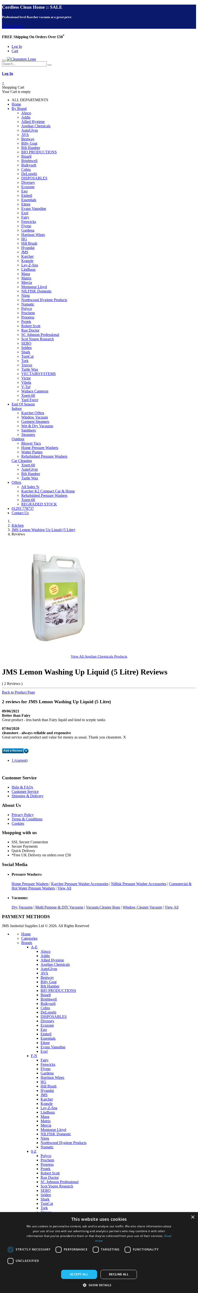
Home (16, 104)
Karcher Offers (32, 413)
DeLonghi (29, 174)
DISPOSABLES (34, 178)
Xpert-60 (28, 395)
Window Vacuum (34, 417)
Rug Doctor (30, 330)
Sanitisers (28, 430)
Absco (26, 113)
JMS (24, 252)
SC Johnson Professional (40, 335)
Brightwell (29, 161)
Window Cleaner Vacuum (142, 907)
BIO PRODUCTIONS (39, 152)
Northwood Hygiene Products (44, 300)
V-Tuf (25, 387)
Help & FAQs (22, 787)
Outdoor (18, 439)
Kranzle (27, 261)
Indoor (17, 408)
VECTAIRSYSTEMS (38, 374)
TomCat (27, 356)
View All (64, 888)
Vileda (26, 382)
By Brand (19, 109)
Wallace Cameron (34, 391)
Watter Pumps (31, 452)
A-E (34, 947)
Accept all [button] (79, 1274)
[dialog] (99, 1252)
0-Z (33, 1151)
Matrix (26, 278)
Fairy (25, 217)
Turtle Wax (29, 369)
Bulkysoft (28, 165)
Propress (27, 317)
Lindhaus (28, 269)
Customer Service (25, 791)
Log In (17, 46)
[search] (49, 65)
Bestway (28, 139)
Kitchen (18, 525)
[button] (98, 1285)
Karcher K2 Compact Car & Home (48, 491)
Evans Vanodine (33, 208)
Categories (29, 938)
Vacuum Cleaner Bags (103, 907)
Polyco (26, 308)
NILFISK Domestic (36, 291)
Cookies (18, 823)
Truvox (26, 365)
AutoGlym (29, 130)
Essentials (28, 200)
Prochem (28, 313)
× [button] (192, 1217)
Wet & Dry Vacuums (37, 426)
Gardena (27, 230)
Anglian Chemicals (35, 126)
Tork (24, 361)
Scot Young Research (37, 339)
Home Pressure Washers (39, 448)
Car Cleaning (22, 461)
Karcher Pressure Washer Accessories (79, 884)
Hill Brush (29, 243)
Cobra (26, 169)
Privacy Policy (23, 815)
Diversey (28, 182)
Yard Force (29, 400)
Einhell (26, 195)
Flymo (26, 226)
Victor (26, 378)
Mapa (25, 274)
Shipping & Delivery (27, 796)
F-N (34, 1056)
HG (24, 239)
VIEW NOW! (13, 26)
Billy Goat (29, 143)
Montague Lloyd (34, 287)
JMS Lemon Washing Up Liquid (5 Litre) (43, 530)
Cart (15, 51)
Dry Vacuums (22, 907)
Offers (16, 482)
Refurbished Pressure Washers (44, 456)
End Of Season (23, 404)
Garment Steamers (35, 421)
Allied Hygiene (33, 122)
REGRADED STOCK (39, 504)
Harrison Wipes (33, 235)
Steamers (28, 435)
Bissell (26, 156)
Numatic (27, 304)
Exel (24, 213)
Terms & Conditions (27, 819)
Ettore (25, 204)
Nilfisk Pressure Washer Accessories (138, 884)
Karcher (27, 256)
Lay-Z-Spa (29, 265)
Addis (25, 117)
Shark (25, 352)
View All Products (99, 656)
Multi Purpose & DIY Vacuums (59, 907)
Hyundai (28, 248)
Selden (26, 348)
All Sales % (30, 487)
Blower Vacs (31, 443)
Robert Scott (30, 326)
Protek (26, 322)
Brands (26, 943)
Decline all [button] (118, 1274)
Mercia (26, 282)
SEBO (26, 343)
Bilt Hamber (30, 148)
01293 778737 (23, 508)
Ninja (25, 295)
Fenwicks (28, 222)
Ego (24, 191)
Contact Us (20, 513)
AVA (25, 135)
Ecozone (28, 187)
